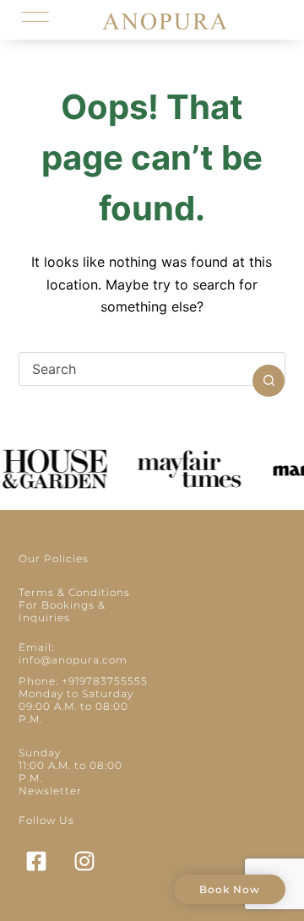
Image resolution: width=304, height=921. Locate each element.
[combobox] (136, 369)
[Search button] (268, 381)
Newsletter (50, 790)
